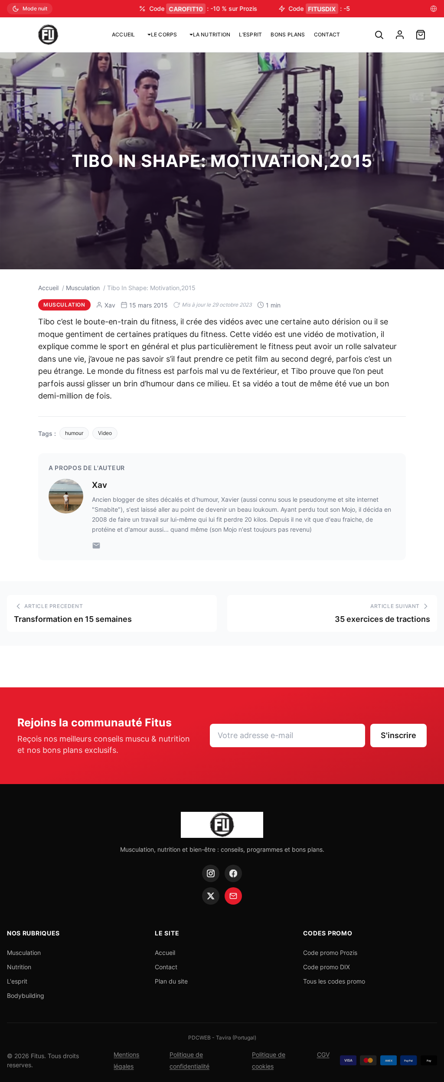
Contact (327, 34)
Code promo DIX (326, 967)
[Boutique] (420, 34)
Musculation (83, 287)
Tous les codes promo (334, 981)
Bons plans (288, 34)
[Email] (96, 545)
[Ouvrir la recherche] (378, 34)
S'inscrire (398, 735)
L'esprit (17, 981)
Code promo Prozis (330, 952)
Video (105, 433)
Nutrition (19, 967)
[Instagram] (210, 873)
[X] (210, 896)
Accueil (123, 34)
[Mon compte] (399, 34)
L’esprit (250, 34)
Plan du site (171, 981)
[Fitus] (48, 35)
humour (74, 433)
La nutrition (212, 34)
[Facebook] (233, 873)
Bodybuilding (25, 995)
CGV (323, 1054)
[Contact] (233, 896)
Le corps (164, 34)
